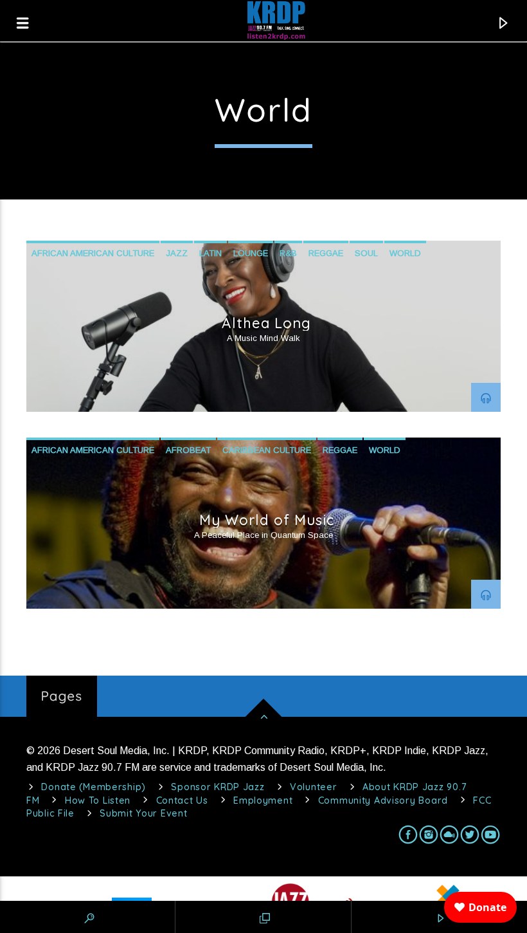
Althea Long (266, 323)
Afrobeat (188, 450)
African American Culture (92, 253)
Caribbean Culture (266, 450)
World (405, 253)
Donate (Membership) (93, 787)
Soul (366, 253)
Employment (262, 800)
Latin (210, 253)
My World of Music (267, 520)
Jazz (177, 253)
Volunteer (313, 787)
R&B (288, 253)
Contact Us (182, 800)
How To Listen (97, 800)
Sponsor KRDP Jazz (217, 787)
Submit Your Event (143, 813)
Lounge (250, 253)
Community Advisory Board (383, 800)
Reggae (325, 253)
